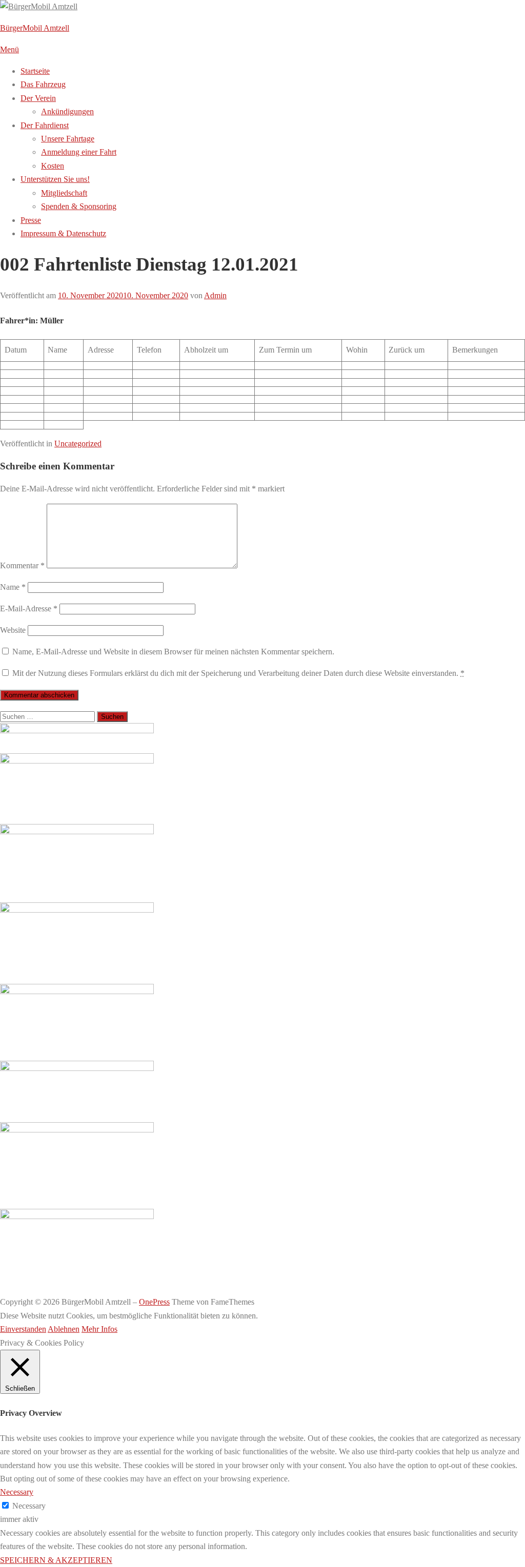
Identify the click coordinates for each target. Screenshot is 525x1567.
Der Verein (38, 98)
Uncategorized (78, 443)
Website (13, 630)
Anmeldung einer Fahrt (78, 152)
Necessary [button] (16, 1492)
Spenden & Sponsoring (78, 206)
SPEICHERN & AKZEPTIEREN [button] (56, 1560)
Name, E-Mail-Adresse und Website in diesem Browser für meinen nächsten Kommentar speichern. (173, 651)
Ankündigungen (67, 111)
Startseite (35, 71)
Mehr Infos (99, 1329)
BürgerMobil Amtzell (34, 28)
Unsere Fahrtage (67, 138)
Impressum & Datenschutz (63, 233)
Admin (215, 295)
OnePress (154, 1301)
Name (13, 587)
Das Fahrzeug (43, 84)
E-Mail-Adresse (28, 608)
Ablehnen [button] (63, 1329)
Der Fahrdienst (45, 125)
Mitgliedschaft (64, 193)
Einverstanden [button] (23, 1329)
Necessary (29, 1505)
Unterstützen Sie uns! (55, 179)
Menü (9, 49)
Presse (31, 220)
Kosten (52, 165)
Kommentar (22, 565)
